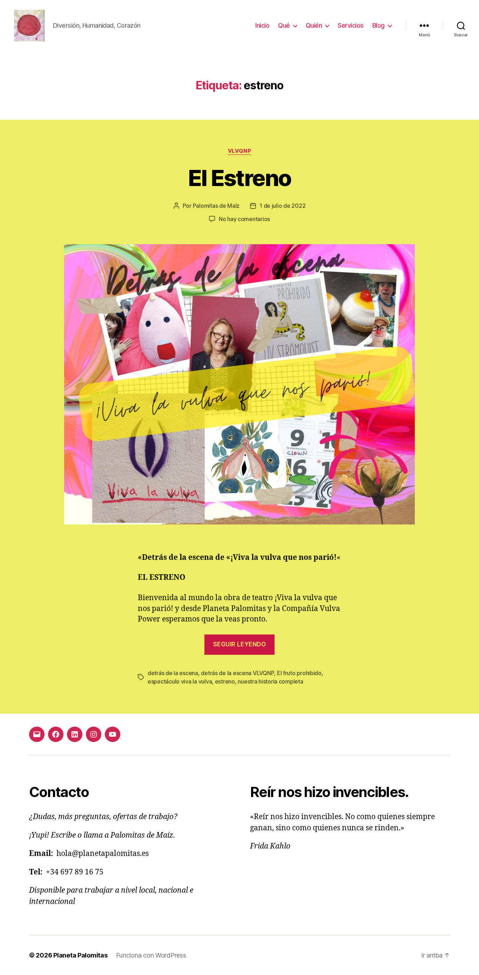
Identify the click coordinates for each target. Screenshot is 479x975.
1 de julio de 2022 (282, 205)
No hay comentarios (244, 218)
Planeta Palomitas (80, 955)
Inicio (262, 25)
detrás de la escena (173, 673)
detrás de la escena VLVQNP (237, 673)
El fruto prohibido (299, 673)
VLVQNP (239, 151)
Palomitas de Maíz (216, 205)
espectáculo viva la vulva (180, 681)
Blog (378, 25)
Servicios (351, 25)
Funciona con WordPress (151, 955)
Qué (284, 25)
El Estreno (239, 177)
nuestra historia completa (270, 681)
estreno (225, 681)
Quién (314, 25)
